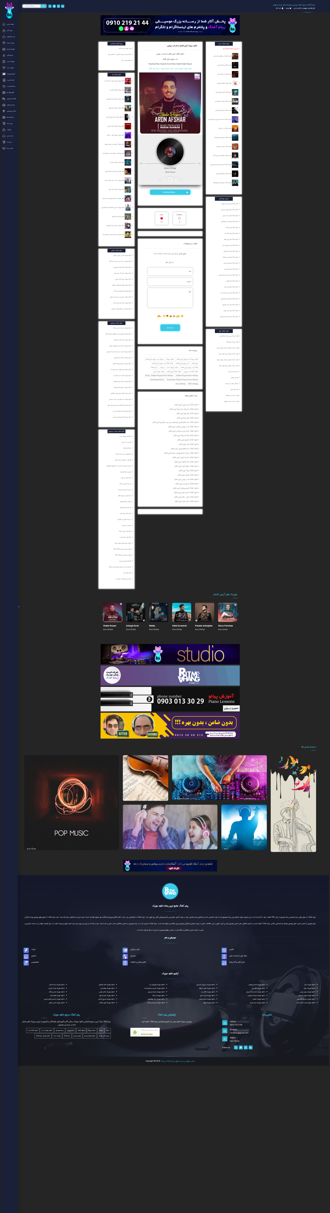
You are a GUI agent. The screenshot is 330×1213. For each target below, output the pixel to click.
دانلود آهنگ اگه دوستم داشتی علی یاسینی (221, 164)
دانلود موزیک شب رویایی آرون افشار (187, 359)
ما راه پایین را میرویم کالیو (124, 495)
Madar (152, 626)
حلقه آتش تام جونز (126, 477)
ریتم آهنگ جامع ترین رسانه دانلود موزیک (170, 906)
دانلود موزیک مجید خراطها (207, 988)
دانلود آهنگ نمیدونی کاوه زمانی (223, 110)
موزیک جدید (57, 1035)
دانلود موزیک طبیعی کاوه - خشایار (116, 135)
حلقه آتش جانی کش (125, 513)
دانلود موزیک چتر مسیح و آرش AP (115, 117)
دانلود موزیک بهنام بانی (107, 988)
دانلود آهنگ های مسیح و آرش (230, 245)
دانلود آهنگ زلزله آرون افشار (188, 470)
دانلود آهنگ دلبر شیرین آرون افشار (186, 404)
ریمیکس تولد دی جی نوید (231, 383)
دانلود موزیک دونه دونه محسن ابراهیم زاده (113, 234)
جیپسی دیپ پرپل (126, 525)
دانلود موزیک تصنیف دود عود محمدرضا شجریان (119, 351)
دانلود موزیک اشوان (259, 999)
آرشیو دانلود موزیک (170, 973)
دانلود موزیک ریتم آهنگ (43, 1035)
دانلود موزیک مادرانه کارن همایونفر (122, 381)
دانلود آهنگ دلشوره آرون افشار (187, 439)
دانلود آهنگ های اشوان (232, 281)
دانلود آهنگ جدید (33, 1030)
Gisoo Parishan (225, 626)
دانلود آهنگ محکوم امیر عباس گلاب (222, 155)
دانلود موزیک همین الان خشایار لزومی (115, 171)
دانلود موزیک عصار (309, 988)
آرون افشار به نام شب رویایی (165, 54)
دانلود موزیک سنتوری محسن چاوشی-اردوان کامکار (118, 334)
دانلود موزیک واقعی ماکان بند (117, 90)
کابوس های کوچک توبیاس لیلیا (123, 543)
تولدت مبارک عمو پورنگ (232, 342)
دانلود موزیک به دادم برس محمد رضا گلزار (120, 261)
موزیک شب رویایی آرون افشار (154, 359)
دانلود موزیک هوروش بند (157, 984)
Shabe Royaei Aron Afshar (187, 375)
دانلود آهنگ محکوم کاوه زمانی (224, 173)
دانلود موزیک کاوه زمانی (57, 995)
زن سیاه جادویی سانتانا (125, 483)
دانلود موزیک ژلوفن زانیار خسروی (116, 126)
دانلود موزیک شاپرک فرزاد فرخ (117, 189)
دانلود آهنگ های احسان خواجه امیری (228, 275)
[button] (236, 614)
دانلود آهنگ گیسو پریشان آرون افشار (185, 488)
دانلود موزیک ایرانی (158, 371)
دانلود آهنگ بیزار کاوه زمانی (224, 65)
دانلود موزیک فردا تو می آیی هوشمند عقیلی (120, 345)
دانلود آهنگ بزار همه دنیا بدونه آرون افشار (184, 409)
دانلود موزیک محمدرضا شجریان (255, 991)
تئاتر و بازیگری (134, 949)
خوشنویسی (35, 962)
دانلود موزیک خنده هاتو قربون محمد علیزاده (113, 198)
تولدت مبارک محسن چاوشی (231, 401)
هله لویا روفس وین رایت (125, 561)
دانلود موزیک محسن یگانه (57, 991)
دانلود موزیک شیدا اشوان (118, 216)
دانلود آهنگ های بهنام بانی (231, 269)
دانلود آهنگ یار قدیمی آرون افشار (186, 483)
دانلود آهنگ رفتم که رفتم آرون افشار (185, 435)
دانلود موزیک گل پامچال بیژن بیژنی (122, 417)
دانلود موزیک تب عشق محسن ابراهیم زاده (114, 153)
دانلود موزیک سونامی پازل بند (117, 162)
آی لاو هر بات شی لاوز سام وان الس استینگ (120, 567)
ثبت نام (278, 8)
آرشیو (226, 848)
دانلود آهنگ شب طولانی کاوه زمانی (222, 56)
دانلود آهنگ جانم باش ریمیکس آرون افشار (183, 431)
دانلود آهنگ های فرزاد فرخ (231, 287)
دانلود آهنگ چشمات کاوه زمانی (223, 101)
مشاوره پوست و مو (126, 60)
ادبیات (33, 949)
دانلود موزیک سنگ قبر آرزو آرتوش (122, 340)
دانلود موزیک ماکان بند (208, 991)
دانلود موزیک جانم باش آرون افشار (115, 225)
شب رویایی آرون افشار (170, 59)
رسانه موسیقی (60, 1030)
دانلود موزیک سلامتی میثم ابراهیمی (115, 99)
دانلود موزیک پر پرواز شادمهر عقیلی (122, 387)
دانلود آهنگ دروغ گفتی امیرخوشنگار (222, 182)
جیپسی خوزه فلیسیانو (125, 472)
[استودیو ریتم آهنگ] (170, 866)
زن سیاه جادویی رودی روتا (124, 489)
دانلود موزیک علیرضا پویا (107, 995)
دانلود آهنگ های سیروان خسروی (229, 209)
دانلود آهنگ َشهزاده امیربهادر (224, 83)
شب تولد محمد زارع (233, 371)
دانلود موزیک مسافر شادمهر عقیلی (122, 357)
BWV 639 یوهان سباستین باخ (123, 555)
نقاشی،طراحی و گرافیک (138, 962)
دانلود (107, 1030)
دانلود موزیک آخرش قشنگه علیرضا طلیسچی (113, 207)
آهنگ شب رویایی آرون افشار (189, 367)
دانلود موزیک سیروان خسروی (206, 984)
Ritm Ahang (193, 384)
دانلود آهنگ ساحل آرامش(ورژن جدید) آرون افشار (181, 453)
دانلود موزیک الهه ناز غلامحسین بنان (122, 411)
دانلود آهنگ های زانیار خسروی (230, 215)
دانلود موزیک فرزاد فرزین (56, 988)
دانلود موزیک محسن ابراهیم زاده (154, 988)
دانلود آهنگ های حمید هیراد (230, 310)
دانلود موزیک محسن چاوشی (256, 984)
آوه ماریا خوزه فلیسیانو (125, 507)
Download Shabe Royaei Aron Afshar (182, 379)
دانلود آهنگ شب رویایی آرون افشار (162, 363)
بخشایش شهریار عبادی (125, 436)
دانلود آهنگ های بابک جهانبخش (229, 221)
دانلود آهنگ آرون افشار (174, 371)
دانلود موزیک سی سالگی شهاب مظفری (121, 309)
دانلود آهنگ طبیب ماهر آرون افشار (186, 497)
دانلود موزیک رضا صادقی (57, 984)
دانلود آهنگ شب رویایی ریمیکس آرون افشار (183, 426)
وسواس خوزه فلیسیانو (125, 501)
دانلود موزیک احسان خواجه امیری (54, 999)
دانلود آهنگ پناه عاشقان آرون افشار (186, 461)
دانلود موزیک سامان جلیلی (207, 999)
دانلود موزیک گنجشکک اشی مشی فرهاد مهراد (119, 405)
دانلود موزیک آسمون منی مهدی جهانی (115, 144)
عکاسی (231, 949)
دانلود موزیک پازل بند (258, 988)
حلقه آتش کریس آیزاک (125, 531)
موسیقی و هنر (170, 938)
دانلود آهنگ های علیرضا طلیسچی (229, 298)
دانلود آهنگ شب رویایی (191, 371)
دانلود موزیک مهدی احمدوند (306, 995)
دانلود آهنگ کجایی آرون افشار (188, 475)
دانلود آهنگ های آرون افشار (231, 239)
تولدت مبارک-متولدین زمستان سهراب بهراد (227, 348)
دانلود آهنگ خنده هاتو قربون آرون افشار (184, 448)
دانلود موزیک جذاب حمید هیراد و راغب (115, 180)
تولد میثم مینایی (234, 389)
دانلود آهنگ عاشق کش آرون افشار (186, 466)
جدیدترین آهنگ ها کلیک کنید (230, 48)
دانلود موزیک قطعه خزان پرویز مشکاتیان (121, 393)
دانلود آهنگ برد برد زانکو (225, 128)
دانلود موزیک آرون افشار (107, 1002)
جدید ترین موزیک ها (182, 798)
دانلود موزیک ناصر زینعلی (57, 1002)
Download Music (169, 192)
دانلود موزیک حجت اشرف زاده (306, 1002)
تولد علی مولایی (234, 377)
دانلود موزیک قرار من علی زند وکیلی (122, 255)
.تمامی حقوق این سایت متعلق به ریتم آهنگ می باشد (177, 1061)
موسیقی (133, 955)
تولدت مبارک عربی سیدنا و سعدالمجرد (228, 336)
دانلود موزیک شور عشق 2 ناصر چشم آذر (120, 369)
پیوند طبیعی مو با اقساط (125, 48)
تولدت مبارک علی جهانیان (231, 395)
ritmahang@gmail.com (239, 1033)
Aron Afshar (180, 384)
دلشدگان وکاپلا (127, 448)
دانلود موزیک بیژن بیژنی (307, 991)
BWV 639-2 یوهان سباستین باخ (122, 549)
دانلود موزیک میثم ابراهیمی (256, 995)
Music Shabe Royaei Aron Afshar (159, 375)
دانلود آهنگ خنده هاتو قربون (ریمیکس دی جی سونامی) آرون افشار (175, 422)
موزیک (162, 367)
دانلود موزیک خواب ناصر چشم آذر (122, 375)
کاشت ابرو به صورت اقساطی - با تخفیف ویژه (119, 54)
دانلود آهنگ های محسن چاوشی (229, 203)
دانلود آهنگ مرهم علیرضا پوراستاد (223, 137)
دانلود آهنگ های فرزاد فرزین (231, 263)
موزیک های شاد (131, 847)
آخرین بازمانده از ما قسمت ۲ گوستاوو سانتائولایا (119, 466)
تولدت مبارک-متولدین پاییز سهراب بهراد (228, 353)
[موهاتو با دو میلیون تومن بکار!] (170, 725)
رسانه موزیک (70, 1030)
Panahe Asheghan (203, 626)
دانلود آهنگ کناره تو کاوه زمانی (224, 92)
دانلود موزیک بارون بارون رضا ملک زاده (114, 81)
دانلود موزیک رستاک (158, 995)
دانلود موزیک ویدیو (89, 1035)
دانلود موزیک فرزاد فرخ (207, 995)
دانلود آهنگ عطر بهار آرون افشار (187, 413)
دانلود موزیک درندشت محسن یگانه (122, 328)
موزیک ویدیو (31, 848)
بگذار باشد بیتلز (127, 573)
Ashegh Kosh (132, 626)
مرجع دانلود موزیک (104, 1035)
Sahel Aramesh (179, 626)
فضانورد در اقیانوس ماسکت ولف (123, 460)
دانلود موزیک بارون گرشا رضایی (123, 279)
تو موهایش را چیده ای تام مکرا (123, 454)
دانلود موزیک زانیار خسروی (156, 991)
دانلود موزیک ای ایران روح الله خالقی (122, 363)
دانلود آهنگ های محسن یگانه (230, 257)
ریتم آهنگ (154, 367)
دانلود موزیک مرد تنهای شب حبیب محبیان (120, 399)
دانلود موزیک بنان (309, 984)
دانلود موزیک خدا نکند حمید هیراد (122, 273)
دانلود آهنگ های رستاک (232, 227)
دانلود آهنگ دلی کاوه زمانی (224, 74)
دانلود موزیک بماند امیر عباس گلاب (122, 303)
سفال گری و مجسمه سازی (238, 955)
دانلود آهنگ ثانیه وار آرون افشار (187, 418)
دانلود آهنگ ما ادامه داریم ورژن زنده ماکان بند (220, 119)
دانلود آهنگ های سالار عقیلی (231, 251)
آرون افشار (195, 363)
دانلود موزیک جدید (172, 367)
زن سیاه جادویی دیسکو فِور (124, 519)
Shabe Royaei (109, 626)
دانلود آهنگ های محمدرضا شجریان (229, 316)
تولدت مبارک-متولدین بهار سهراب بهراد (228, 365)
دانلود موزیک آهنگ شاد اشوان (117, 108)
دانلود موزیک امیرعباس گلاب (156, 1002)
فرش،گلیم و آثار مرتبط (237, 962)
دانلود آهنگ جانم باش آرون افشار (186, 501)
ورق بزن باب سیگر (126, 442)
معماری (33, 955)
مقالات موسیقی (131, 799)
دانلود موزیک (170, 359)
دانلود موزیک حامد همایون (107, 984)
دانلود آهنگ (179, 54)
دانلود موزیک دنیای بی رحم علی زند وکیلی (120, 297)
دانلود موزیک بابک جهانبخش (156, 999)
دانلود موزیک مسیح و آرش (106, 999)
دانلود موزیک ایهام (209, 1002)
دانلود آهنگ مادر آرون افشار (188, 444)
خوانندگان (276, 850)
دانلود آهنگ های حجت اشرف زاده (229, 293)
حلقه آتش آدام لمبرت (125, 537)
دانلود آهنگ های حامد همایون (230, 304)
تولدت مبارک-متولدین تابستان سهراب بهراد (227, 359)
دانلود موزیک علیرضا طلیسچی (306, 999)
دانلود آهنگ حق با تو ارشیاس (224, 146)
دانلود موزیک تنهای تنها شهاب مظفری (121, 285)
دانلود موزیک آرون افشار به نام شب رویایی (182, 45)
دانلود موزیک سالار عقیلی (107, 991)
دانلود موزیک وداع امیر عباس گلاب (122, 291)
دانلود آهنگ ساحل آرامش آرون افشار (185, 457)
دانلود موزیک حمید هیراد (257, 1002)
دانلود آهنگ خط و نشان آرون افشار (186, 492)
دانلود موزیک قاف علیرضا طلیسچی (122, 267)
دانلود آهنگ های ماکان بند (231, 233)
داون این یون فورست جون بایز (123, 579)
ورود (287, 8)
